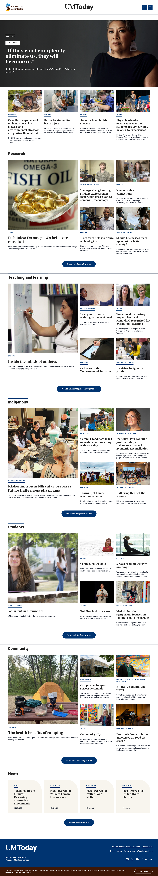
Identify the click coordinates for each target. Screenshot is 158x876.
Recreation (12, 727)
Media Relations (133, 847)
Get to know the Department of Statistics (95, 369)
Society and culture (124, 232)
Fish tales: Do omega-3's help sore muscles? (38, 239)
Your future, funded (25, 611)
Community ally (90, 734)
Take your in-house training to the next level (96, 315)
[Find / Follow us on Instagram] (132, 859)
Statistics (84, 363)
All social (148, 859)
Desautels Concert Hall (125, 729)
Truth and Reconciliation (126, 433)
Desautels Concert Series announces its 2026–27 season (132, 738)
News (16, 786)
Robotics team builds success (93, 122)
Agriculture (12, 115)
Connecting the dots (93, 564)
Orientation (84, 433)
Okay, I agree (143, 871)
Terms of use (129, 851)
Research (47, 115)
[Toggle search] (144, 7)
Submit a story (118, 847)
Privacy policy (116, 851)
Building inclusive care (95, 611)
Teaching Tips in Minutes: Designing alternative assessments (24, 797)
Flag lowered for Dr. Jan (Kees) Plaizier (132, 794)
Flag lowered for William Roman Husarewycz (60, 794)
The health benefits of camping (35, 732)
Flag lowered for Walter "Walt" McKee (96, 794)
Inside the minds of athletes (32, 361)
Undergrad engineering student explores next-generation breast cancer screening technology (96, 195)
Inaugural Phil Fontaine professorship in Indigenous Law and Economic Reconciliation (132, 443)
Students (83, 115)
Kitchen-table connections (125, 192)
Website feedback (145, 851)
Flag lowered (55, 786)
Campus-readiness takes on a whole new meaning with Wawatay (96, 442)
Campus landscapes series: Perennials (93, 687)
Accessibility (147, 847)
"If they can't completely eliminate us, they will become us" (35, 56)
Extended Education (87, 308)
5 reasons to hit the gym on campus (131, 565)
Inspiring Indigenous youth (129, 369)
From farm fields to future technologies (97, 239)
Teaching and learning (124, 363)
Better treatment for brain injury (57, 122)
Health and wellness (124, 606)
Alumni (119, 115)
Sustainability (85, 680)
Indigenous (13, 43)
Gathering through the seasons (130, 494)
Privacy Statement (23, 872)
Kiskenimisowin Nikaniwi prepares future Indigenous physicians (39, 488)
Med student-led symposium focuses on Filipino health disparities (132, 615)
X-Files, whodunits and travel (131, 688)
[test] (127, 859)
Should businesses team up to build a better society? (131, 241)
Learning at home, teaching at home (92, 494)
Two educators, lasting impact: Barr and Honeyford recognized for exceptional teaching (133, 319)
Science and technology (89, 185)
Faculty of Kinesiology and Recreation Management (130, 680)
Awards (119, 308)
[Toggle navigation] (150, 7)
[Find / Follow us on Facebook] (142, 859)
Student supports (15, 605)
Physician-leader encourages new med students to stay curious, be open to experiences (132, 125)
